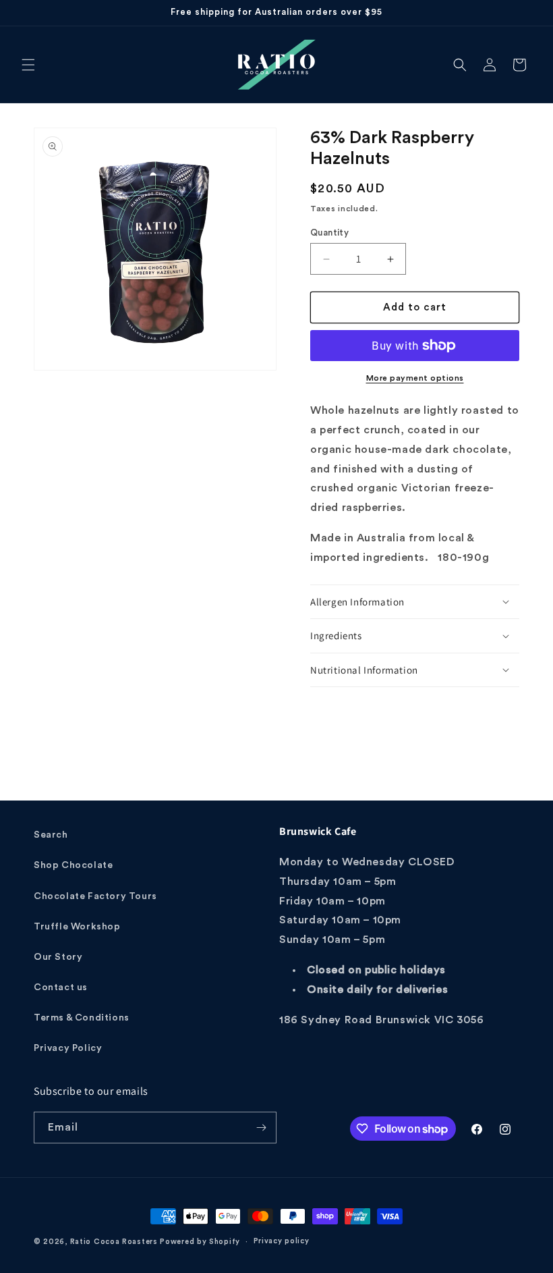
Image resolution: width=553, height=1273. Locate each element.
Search (51, 835)
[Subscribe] (261, 1127)
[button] (28, 65)
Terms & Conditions (81, 1018)
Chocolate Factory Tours (95, 896)
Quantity (329, 232)
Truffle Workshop (77, 926)
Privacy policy (282, 1241)
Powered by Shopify (200, 1241)
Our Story (58, 957)
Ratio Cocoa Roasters (114, 1241)
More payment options (415, 378)
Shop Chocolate (73, 865)
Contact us (61, 987)
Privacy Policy (68, 1048)
